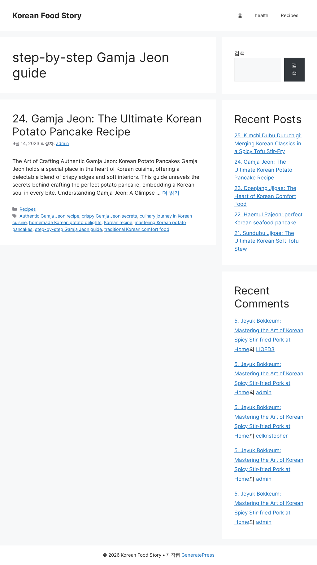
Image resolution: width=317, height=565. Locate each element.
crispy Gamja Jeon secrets (109, 215)
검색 (239, 53)
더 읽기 (171, 193)
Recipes (289, 15)
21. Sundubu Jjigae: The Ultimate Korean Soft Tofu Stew (266, 241)
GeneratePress (198, 555)
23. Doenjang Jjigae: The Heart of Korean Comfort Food (265, 196)
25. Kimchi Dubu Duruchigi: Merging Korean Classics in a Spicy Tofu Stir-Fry (268, 143)
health (261, 15)
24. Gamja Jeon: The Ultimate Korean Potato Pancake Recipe (107, 125)
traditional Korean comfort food (136, 229)
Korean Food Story (47, 15)
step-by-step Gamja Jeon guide (68, 229)
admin (263, 392)
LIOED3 (265, 349)
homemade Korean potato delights (65, 222)
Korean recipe (118, 222)
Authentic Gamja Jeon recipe (49, 215)
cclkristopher (272, 436)
